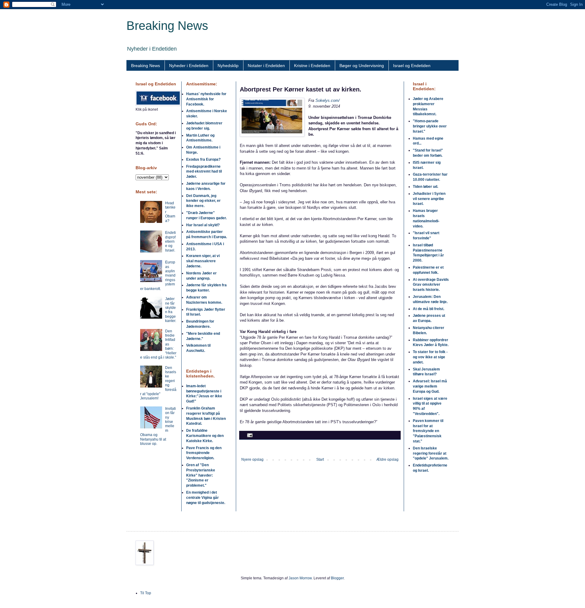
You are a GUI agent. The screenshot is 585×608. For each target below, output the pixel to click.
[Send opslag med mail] (249, 435)
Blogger (337, 578)
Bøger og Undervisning (361, 65)
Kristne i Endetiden (312, 65)
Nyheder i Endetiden (188, 65)
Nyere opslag (252, 459)
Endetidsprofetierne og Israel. (170, 241)
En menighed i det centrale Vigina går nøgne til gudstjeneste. (205, 497)
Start (320, 459)
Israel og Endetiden (412, 65)
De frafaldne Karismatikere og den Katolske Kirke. (205, 435)
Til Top (145, 593)
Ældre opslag (387, 459)
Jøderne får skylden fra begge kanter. (170, 310)
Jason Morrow (300, 578)
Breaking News (167, 25)
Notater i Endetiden (266, 65)
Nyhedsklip (228, 65)
